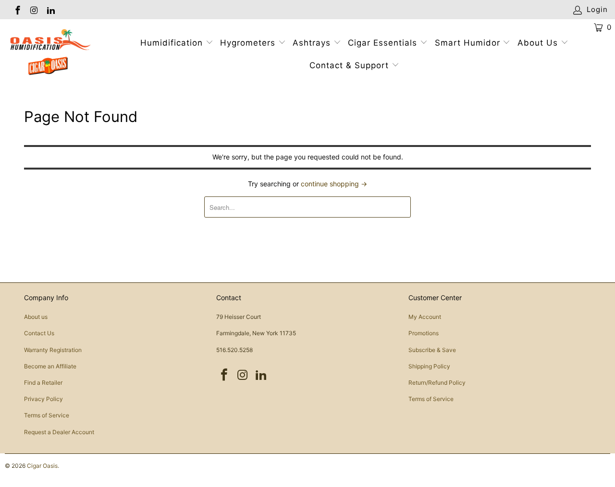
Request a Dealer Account (59, 432)
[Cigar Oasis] (54, 52)
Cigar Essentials (382, 43)
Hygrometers (247, 43)
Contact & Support (350, 65)
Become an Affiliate (50, 366)
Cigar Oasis (42, 465)
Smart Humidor (467, 43)
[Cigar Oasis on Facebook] (17, 9)
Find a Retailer (43, 382)
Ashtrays (312, 43)
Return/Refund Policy (437, 382)
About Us (539, 43)
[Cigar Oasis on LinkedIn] (50, 9)
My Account (424, 316)
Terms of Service (46, 415)
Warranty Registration (53, 349)
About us (36, 316)
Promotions (423, 333)
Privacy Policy (43, 398)
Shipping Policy (429, 366)
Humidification (171, 43)
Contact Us (39, 333)
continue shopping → (334, 184)
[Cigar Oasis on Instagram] (34, 9)
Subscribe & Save (432, 349)
